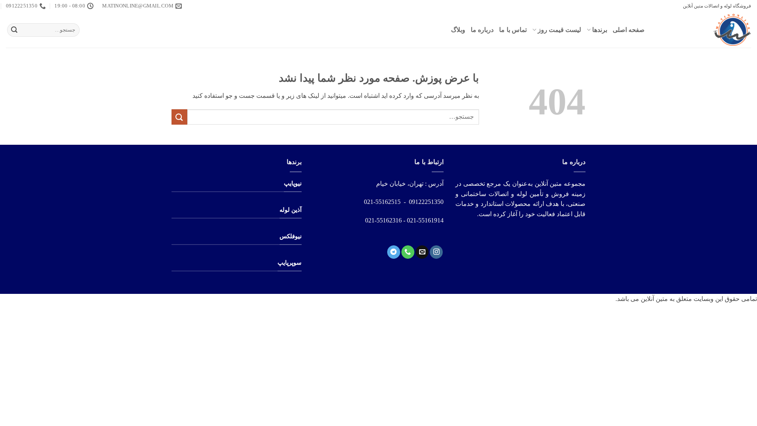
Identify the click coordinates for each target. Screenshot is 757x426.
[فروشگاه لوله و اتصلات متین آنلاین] (703, 30)
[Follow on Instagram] (436, 252)
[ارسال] (14, 30)
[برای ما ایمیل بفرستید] (422, 252)
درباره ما (482, 29)
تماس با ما (513, 29)
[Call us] (407, 252)
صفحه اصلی (629, 29)
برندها (599, 29)
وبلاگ (458, 29)
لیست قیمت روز (559, 29)
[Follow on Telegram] (393, 252)
